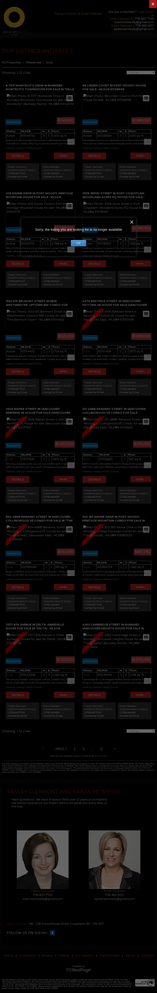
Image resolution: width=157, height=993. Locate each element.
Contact (147, 955)
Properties (27, 955)
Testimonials (109, 955)
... (92, 749)
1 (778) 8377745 (16, 173)
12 (101, 749)
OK (78, 243)
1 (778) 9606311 (51, 173)
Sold (49, 62)
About (130, 955)
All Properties (11, 62)
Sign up (151, 13)
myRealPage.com (79, 970)
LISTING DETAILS (17, 156)
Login (141, 12)
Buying (47, 955)
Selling (64, 955)
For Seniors (84, 955)
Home (8, 955)
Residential (33, 62)
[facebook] (53, 933)
